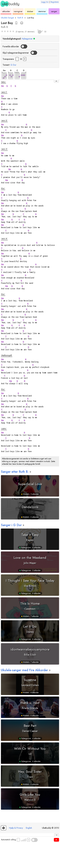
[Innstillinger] (3, 827)
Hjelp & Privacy (16, 827)
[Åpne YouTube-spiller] (56, 840)
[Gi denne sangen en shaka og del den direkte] (39, 31)
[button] (16, 23)
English (29, 827)
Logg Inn (45, 2)
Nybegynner (27, 38)
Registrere (55, 2)
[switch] (24, 46)
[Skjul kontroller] (56, 834)
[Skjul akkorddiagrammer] (56, 81)
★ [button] (2, 31)
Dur (13, 64)
